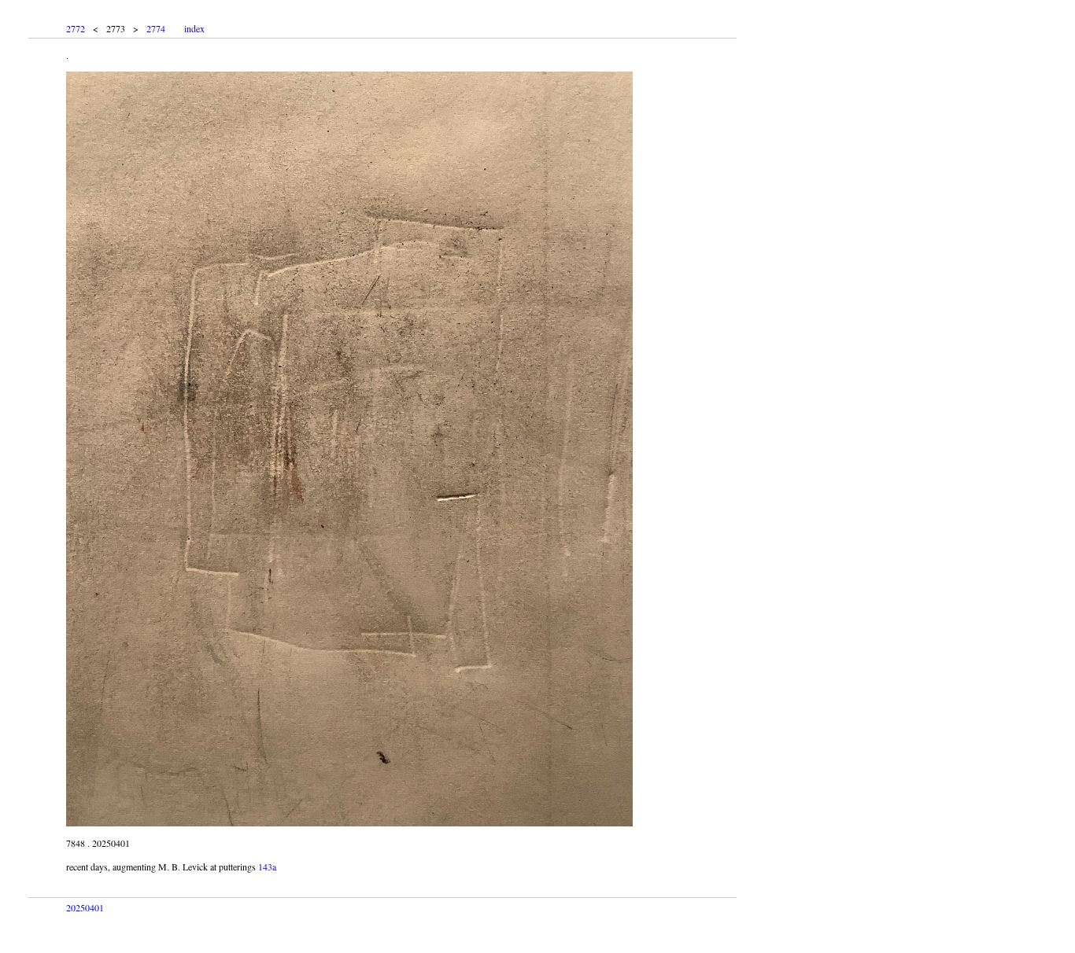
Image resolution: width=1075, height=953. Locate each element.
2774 (155, 28)
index (194, 28)
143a (267, 866)
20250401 (85, 907)
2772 (75, 28)
